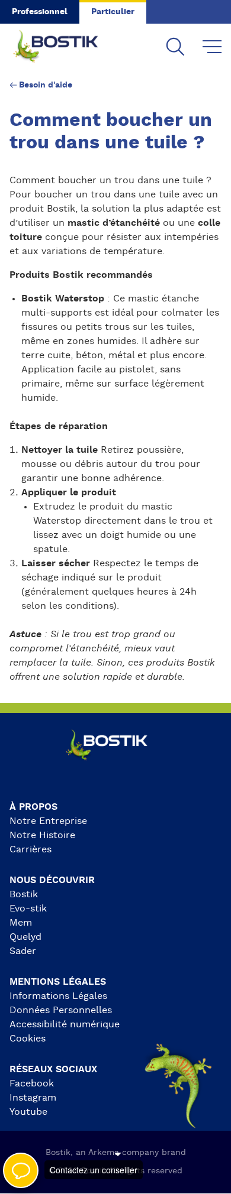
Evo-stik (28, 908)
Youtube (28, 1112)
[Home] (65, 47)
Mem (20, 922)
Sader (22, 951)
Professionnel (40, 12)
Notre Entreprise (48, 821)
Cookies (27, 1038)
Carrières (30, 849)
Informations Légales (58, 996)
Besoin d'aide (45, 85)
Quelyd (25, 937)
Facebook (31, 1083)
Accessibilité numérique (64, 1024)
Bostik (23, 894)
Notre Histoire (42, 835)
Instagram (32, 1097)
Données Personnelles (60, 1010)
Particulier (112, 12)
